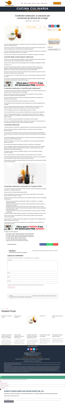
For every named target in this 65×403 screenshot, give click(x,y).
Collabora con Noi (44, 3)
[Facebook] (50, 26)
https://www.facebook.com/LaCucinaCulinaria (25, 233)
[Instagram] (58, 26)
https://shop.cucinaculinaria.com (11, 395)
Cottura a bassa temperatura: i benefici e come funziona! (19, 336)
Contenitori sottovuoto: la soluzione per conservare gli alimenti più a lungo (54, 42)
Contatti (38, 3)
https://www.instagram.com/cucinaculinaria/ (24, 235)
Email (8, 276)
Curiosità (29, 3)
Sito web (9, 280)
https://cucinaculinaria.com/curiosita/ (20, 240)
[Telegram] (55, 26)
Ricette (25, 3)
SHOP (22, 3)
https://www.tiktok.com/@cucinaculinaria (19, 239)
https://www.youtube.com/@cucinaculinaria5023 (24, 236)
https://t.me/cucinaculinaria (20, 237)
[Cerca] (59, 30)
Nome (8, 272)
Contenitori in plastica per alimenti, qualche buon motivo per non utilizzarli (7, 336)
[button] (40, 26)
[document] (32, 396)
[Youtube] (52, 26)
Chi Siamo (34, 3)
